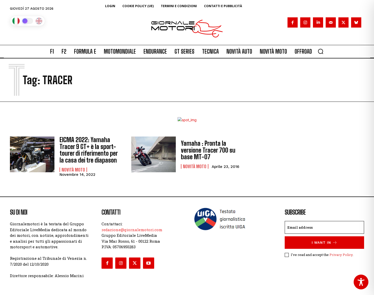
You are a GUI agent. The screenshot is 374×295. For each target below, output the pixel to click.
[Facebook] (292, 22)
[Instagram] (305, 22)
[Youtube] (148, 263)
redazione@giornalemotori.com (132, 229)
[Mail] (331, 22)
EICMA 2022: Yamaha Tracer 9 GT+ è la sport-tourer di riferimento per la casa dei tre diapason (89, 150)
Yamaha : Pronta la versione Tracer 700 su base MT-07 (208, 150)
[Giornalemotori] (187, 28)
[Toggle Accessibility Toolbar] (361, 282)
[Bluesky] (356, 22)
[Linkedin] (318, 22)
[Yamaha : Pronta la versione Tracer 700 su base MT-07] (153, 154)
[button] (320, 51)
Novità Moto (73, 169)
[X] (343, 22)
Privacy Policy (341, 254)
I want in (321, 242)
